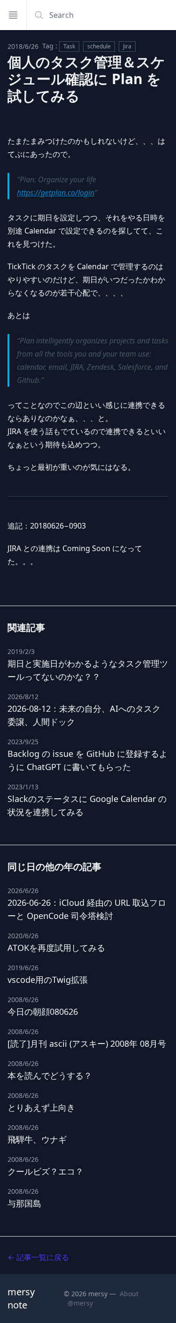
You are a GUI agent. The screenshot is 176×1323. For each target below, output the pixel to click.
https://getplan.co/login (55, 192)
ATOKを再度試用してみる (56, 947)
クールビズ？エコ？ (46, 1171)
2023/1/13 (23, 786)
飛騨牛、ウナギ (37, 1139)
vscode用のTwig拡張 (48, 979)
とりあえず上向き (41, 1107)
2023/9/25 (23, 741)
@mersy (80, 1303)
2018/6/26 (23, 46)
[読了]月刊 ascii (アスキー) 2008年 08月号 (87, 1043)
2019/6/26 (23, 967)
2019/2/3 (21, 651)
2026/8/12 (23, 696)
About (129, 1293)
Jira (127, 46)
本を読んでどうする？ (50, 1075)
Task (69, 46)
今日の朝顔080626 (43, 1011)
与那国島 (24, 1203)
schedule (99, 46)
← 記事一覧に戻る (38, 1257)
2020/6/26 (23, 935)
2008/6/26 (23, 999)
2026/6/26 (23, 890)
